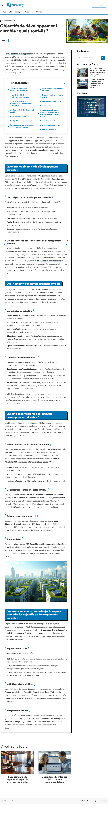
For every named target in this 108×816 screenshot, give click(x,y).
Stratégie (92, 79)
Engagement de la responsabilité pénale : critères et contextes (17, 779)
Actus (4, 40)
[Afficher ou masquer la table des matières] (47, 83)
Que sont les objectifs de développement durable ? (19, 89)
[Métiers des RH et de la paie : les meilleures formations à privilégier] (82, 72)
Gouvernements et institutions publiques (52, 89)
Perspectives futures (49, 129)
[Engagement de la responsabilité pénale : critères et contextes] (17, 762)
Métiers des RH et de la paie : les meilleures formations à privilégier (97, 73)
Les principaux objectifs (20, 116)
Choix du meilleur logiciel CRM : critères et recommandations (55, 779)
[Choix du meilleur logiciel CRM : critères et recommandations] (54, 762)
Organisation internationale (49, 261)
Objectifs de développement (20, 54)
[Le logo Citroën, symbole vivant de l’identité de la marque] (82, 84)
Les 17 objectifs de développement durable (20, 96)
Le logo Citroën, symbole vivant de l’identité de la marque (96, 84)
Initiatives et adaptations (51, 125)
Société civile (46, 106)
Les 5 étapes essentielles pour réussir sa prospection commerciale (91, 107)
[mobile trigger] (4, 5)
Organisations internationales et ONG (52, 96)
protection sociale (37, 150)
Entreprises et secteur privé (51, 101)
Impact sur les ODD (48, 121)
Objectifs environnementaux (22, 121)
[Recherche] (96, 4)
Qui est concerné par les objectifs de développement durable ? (22, 103)
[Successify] (15, 5)
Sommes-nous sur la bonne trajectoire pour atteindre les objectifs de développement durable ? (50, 113)
